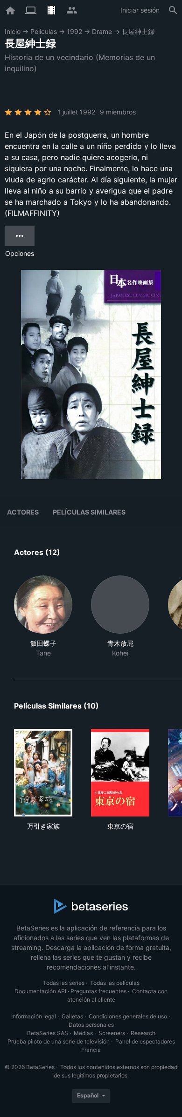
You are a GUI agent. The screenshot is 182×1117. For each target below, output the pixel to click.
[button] (43, 616)
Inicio (13, 31)
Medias (83, 1033)
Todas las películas (115, 982)
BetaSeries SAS (47, 1033)
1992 (74, 31)
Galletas (72, 1016)
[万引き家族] (43, 772)
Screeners (111, 1033)
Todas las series (63, 982)
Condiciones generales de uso (128, 1016)
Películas (43, 31)
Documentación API (40, 991)
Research (143, 1033)
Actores (23, 512)
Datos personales (91, 1024)
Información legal (33, 1016)
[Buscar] (173, 10)
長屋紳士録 (138, 31)
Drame (102, 31)
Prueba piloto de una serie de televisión (58, 1041)
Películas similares (89, 512)
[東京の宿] (120, 772)
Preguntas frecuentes (98, 991)
